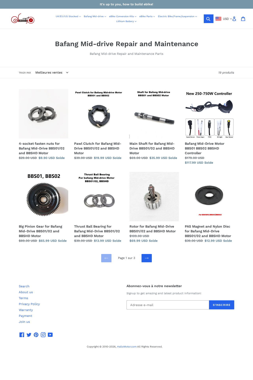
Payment (25, 316)
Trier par (25, 72)
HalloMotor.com (127, 346)
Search (24, 286)
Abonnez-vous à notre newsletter (154, 286)
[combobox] (223, 19)
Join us (24, 322)
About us (26, 292)
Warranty (26, 310)
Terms (23, 298)
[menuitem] (68, 16)
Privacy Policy (29, 304)
